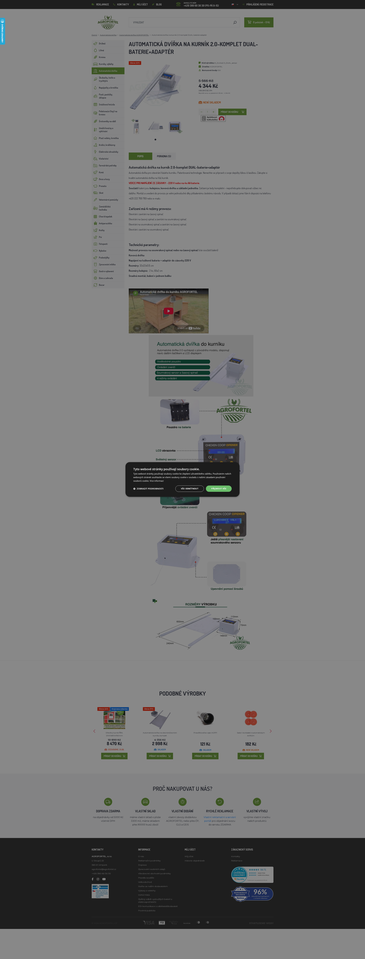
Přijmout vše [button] (218, 488)
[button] (148, 488)
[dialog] (182, 479)
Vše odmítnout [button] (189, 488)
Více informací (157, 480)
